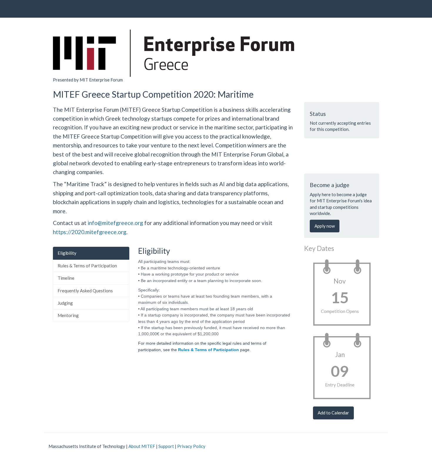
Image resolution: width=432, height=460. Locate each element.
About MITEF (141, 446)
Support (166, 446)
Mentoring (68, 315)
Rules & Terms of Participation (87, 265)
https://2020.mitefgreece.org (89, 232)
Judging (65, 303)
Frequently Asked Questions (85, 290)
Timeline (66, 278)
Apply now (324, 226)
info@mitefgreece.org (115, 222)
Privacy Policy (191, 446)
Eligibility (67, 253)
